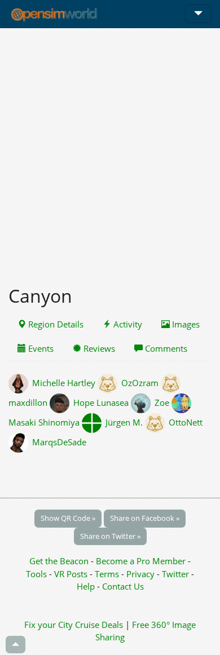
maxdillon (27, 402)
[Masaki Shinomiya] (182, 402)
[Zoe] (143, 402)
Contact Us (123, 586)
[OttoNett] (157, 422)
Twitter (175, 573)
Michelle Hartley (63, 382)
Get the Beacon (59, 561)
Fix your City (48, 624)
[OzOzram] (109, 382)
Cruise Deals (99, 624)
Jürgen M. (124, 422)
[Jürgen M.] (93, 422)
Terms (108, 573)
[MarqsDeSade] (20, 442)
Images (185, 324)
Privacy (140, 573)
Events (40, 348)
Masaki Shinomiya (44, 422)
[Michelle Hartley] (20, 382)
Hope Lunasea (101, 402)
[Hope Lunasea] (61, 402)
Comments (165, 348)
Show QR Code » (68, 518)
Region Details (54, 324)
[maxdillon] (171, 382)
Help (86, 586)
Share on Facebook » (144, 518)
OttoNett (186, 422)
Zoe (162, 402)
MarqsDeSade (59, 442)
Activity (126, 324)
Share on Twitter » (110, 536)
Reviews (98, 348)
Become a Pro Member (142, 561)
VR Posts (72, 573)
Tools (37, 573)
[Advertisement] (110, 150)
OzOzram (140, 382)
